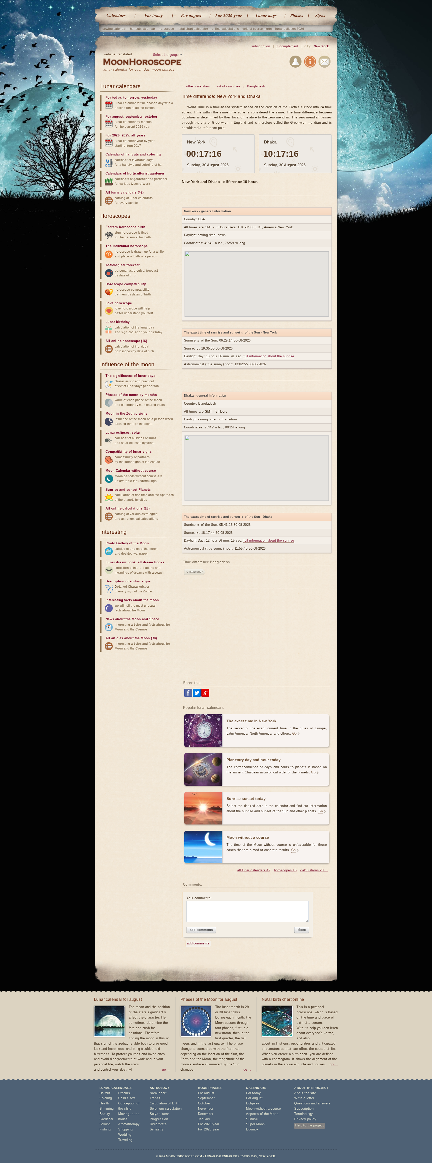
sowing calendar (114, 29)
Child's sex (126, 1098)
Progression (159, 1119)
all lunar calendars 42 (253, 870)
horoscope (166, 29)
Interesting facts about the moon (132, 600)
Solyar (154, 1114)
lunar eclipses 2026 (289, 29)
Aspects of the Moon (262, 1114)
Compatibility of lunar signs (129, 451)
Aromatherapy (129, 1124)
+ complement (287, 46)
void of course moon (257, 29)
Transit (155, 1098)
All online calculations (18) (128, 508)
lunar (165, 1114)
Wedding (125, 1134)
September (206, 1098)
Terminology (303, 1114)
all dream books (151, 562)
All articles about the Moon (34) (131, 638)
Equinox (252, 1129)
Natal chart (158, 1093)
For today (153, 16)
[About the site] (310, 62)
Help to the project (309, 1125)
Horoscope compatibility (126, 284)
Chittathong (193, 571)
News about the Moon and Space (132, 619)
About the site (305, 1093)
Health (104, 1103)
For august (191, 16)
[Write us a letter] (324, 62)
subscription (260, 46)
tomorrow (131, 97)
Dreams (124, 1093)
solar (136, 432)
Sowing (105, 1124)
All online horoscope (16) (126, 341)
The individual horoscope (127, 246)
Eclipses (252, 1103)
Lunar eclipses (118, 432)
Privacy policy (305, 1119)
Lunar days (266, 16)
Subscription (304, 1108)
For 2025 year (208, 1129)
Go (294, 733)
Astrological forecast (123, 265)
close (302, 930)
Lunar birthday (118, 322)
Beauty (105, 1114)
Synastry (157, 1129)
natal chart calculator (193, 29)
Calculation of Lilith (164, 1103)
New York (321, 46)
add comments (201, 930)
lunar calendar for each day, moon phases (139, 69)
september (134, 116)
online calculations (225, 29)
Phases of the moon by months (131, 395)
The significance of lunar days (130, 376)
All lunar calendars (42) (125, 192)
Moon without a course (263, 1108)
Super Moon (255, 1124)
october (151, 116)
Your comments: (199, 898)
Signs (320, 16)
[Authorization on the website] (296, 62)
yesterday (149, 97)
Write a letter (304, 1098)
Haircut (105, 1093)
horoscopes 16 (285, 870)
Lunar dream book (121, 562)
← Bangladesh (253, 86)
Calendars (116, 16)
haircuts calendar (142, 29)
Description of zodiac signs (128, 581)
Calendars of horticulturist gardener (135, 173)
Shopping (125, 1129)
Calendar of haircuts (122, 154)
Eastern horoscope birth (125, 227)
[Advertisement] (257, 636)
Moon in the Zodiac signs (127, 413)
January (204, 1119)
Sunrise (252, 1119)
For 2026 (113, 135)
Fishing (105, 1129)
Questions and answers (312, 1103)
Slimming (107, 1108)
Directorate (158, 1124)
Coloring (106, 1098)
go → (166, 1069)
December (206, 1114)
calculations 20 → (314, 870)
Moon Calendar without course (131, 470)
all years (138, 135)
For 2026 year (228, 16)
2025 (125, 135)
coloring (154, 154)
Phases (296, 16)
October (204, 1103)
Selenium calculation (166, 1108)
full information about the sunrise (269, 356)
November (206, 1108)
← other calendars (196, 86)
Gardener (107, 1119)
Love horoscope (119, 303)
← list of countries (226, 86)
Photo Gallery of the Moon (127, 543)
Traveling (125, 1140)
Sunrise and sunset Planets (128, 489)
